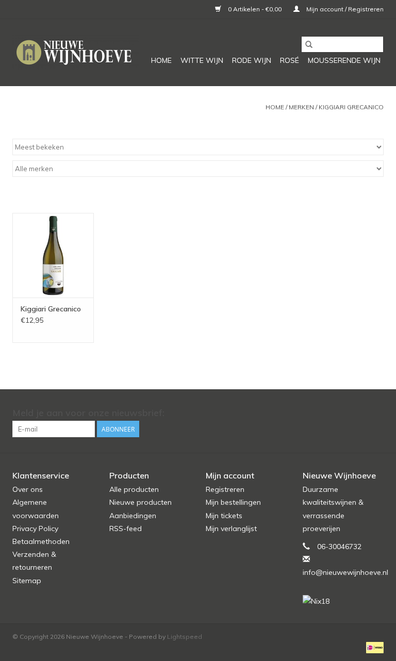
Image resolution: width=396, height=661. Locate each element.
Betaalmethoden (41, 541)
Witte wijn (201, 60)
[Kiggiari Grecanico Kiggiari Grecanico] (53, 255)
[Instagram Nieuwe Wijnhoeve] (375, 413)
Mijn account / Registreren (344, 9)
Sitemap (26, 580)
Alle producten (134, 489)
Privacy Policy (35, 528)
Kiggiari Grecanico (351, 107)
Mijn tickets (224, 515)
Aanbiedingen (132, 515)
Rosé (289, 60)
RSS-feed (125, 528)
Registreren (225, 489)
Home (161, 60)
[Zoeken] (309, 44)
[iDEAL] (373, 647)
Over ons (27, 489)
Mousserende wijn (344, 60)
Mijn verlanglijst (231, 528)
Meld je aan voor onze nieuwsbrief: (88, 412)
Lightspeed (184, 636)
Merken (301, 107)
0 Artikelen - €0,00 (254, 9)
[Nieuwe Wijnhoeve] (75, 52)
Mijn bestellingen (233, 502)
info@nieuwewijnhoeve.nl (345, 572)
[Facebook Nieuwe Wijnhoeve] (357, 413)
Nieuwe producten (140, 502)
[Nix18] (343, 601)
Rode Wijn (251, 60)
